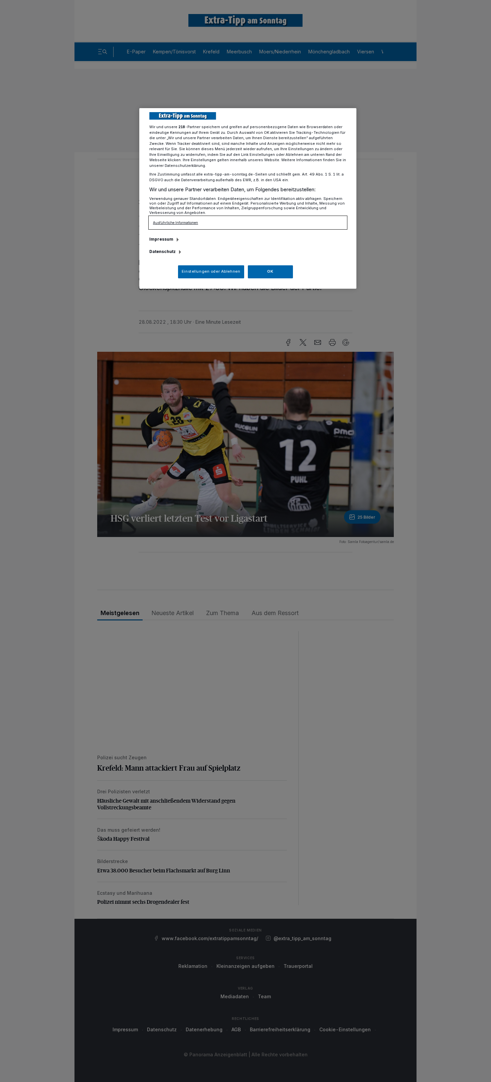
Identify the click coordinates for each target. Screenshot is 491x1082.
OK (270, 271)
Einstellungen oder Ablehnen (211, 271)
